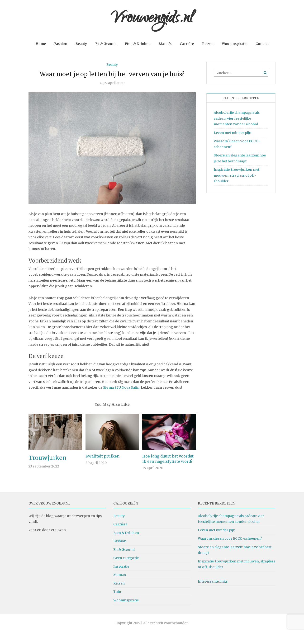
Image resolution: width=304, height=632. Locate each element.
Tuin (117, 592)
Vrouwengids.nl (152, 18)
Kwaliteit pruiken (102, 456)
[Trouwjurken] (55, 431)
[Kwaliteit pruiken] (112, 431)
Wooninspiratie (234, 44)
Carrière (187, 44)
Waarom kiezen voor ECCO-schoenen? (230, 538)
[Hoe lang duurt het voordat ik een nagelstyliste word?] (169, 431)
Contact (262, 44)
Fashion (60, 44)
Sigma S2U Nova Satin (121, 387)
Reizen (208, 44)
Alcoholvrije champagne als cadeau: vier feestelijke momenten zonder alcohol (237, 118)
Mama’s (165, 44)
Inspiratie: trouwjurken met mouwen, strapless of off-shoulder (236, 175)
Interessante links (213, 581)
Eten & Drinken (138, 44)
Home (41, 44)
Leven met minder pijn (232, 133)
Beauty (81, 44)
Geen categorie (126, 558)
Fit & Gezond (106, 44)
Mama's (119, 575)
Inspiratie (121, 566)
